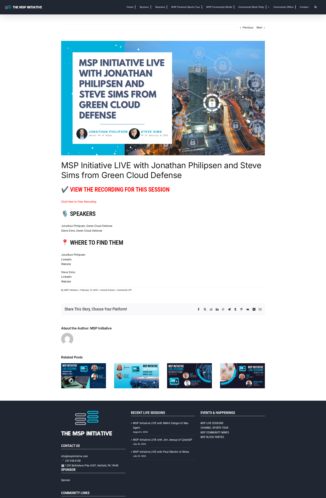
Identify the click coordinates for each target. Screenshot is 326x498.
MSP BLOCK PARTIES (212, 437)
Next (259, 27)
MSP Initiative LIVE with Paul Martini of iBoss (161, 451)
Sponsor (65, 480)
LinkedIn (66, 259)
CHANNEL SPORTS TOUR (214, 427)
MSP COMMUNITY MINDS (215, 432)
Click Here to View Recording (78, 201)
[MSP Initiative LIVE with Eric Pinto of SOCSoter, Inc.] (242, 364)
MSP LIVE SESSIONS (212, 423)
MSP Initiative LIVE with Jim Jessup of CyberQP (162, 439)
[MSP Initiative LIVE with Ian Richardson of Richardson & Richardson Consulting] (189, 364)
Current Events (107, 290)
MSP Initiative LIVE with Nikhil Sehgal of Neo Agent (160, 425)
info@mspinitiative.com (74, 456)
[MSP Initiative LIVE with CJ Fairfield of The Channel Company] (83, 364)
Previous (248, 27)
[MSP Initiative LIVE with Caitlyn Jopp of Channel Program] (136, 364)
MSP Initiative (71, 290)
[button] (315, 7)
